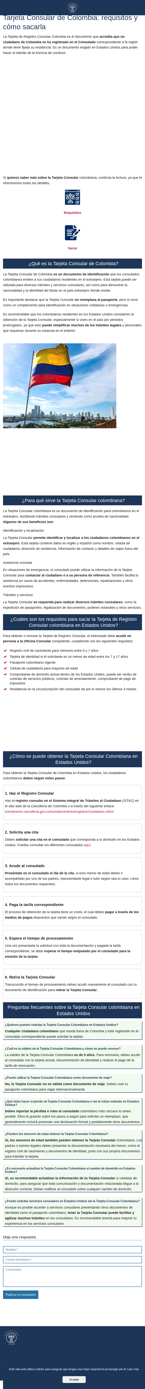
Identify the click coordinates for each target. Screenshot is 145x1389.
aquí (87, 845)
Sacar (72, 248)
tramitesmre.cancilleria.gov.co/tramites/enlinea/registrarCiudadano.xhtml (59, 812)
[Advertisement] (72, 116)
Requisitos (72, 213)
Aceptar (74, 1379)
